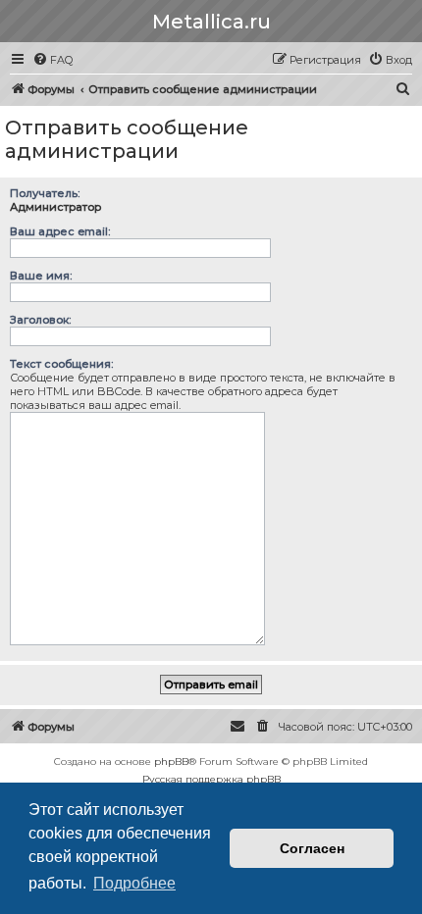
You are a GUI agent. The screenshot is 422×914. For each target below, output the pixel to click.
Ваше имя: (41, 275)
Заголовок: (40, 320)
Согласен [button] (312, 848)
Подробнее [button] (134, 883)
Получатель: (44, 193)
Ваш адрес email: (60, 231)
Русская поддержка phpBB (211, 779)
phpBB (171, 761)
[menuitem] (52, 60)
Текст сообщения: (61, 364)
